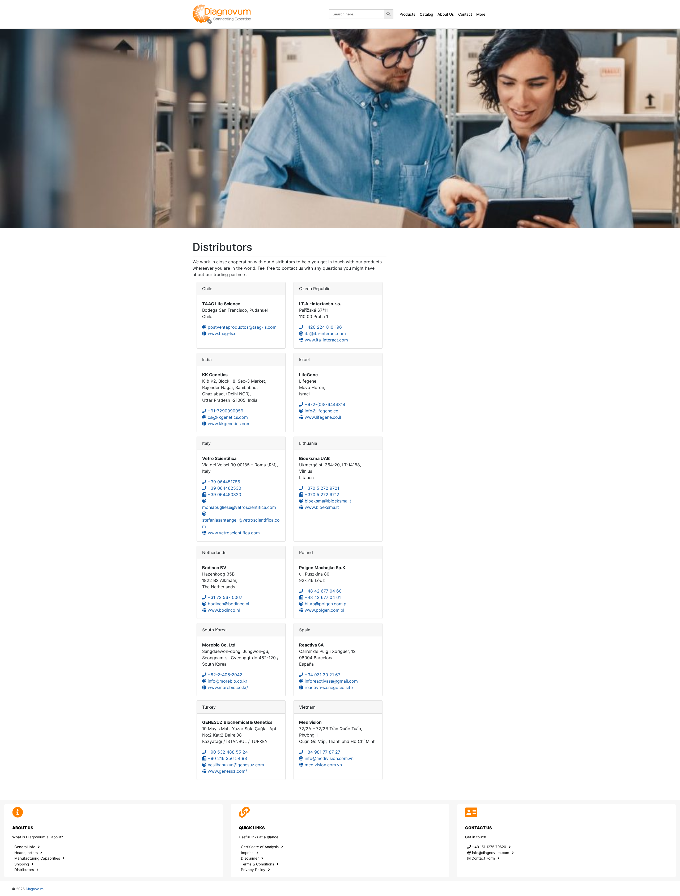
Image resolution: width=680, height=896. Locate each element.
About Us (445, 14)
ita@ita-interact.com (324, 333)
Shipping (21, 864)
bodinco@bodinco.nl (227, 603)
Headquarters (26, 853)
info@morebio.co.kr (226, 681)
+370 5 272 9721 (321, 488)
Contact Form (482, 858)
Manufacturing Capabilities (37, 858)
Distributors (24, 870)
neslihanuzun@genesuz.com (235, 764)
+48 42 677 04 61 (322, 597)
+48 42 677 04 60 (322, 591)
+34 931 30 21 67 (321, 674)
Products (407, 14)
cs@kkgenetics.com (227, 417)
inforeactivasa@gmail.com (330, 681)
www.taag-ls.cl (221, 333)
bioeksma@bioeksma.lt (327, 501)
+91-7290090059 (224, 410)
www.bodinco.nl (223, 610)
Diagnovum (35, 889)
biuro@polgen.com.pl (325, 603)
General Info (24, 847)
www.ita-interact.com (325, 340)
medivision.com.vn (322, 764)
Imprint (247, 853)
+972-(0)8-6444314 (324, 404)
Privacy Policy (253, 870)
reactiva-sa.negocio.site (328, 687)
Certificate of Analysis (260, 847)
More (480, 14)
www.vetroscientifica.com (233, 532)
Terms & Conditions (257, 864)
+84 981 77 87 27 (321, 752)
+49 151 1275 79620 (488, 847)
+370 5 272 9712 (321, 494)
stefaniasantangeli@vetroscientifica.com (241, 523)
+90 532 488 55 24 (227, 752)
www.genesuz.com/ (226, 771)
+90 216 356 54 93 (226, 758)
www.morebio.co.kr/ (227, 687)
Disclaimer (250, 858)
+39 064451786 (223, 481)
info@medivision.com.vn (328, 758)
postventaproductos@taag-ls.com (241, 327)
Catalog (426, 14)
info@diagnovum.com (490, 853)
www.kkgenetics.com (228, 423)
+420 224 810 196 (322, 327)
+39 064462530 (223, 488)
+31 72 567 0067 (224, 597)
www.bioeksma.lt (321, 507)
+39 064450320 (223, 494)
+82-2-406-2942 (224, 674)
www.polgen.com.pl (323, 610)
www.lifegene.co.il (322, 417)
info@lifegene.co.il (322, 410)
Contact (465, 14)
